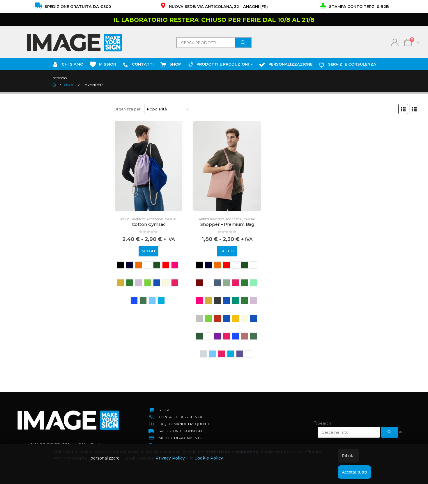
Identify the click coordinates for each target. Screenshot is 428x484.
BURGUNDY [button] (199, 282)
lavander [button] (138, 282)
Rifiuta (348, 455)
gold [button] (120, 282)
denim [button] (217, 282)
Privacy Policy (170, 458)
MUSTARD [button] (235, 318)
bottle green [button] (156, 265)
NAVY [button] (129, 265)
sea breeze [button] (203, 354)
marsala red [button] (217, 318)
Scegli (148, 251)
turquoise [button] (161, 300)
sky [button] (152, 300)
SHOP (175, 64)
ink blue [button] (226, 300)
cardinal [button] (208, 282)
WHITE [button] (147, 265)
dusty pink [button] (235, 282)
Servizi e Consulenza (352, 64)
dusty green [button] (226, 282)
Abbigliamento (132, 219)
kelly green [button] (129, 282)
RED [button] (226, 265)
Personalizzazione (290, 64)
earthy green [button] (244, 282)
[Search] (243, 42)
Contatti (143, 64)
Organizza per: (128, 109)
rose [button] (174, 282)
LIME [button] (147, 282)
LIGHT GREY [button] (199, 318)
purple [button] (217, 336)
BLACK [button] (120, 265)
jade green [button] (235, 300)
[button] (403, 109)
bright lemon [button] (253, 265)
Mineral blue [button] (156, 282)
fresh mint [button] (253, 282)
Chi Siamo (72, 64)
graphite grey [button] (217, 300)
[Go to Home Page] (54, 84)
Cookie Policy (208, 458)
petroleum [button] (208, 336)
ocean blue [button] (253, 318)
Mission (107, 64)
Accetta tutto (354, 472)
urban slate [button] (248, 354)
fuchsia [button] (174, 265)
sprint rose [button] (221, 354)
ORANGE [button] (138, 265)
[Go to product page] (148, 166)
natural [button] (165, 282)
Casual (171, 219)
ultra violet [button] (239, 354)
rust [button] (244, 336)
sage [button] (143, 300)
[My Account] (394, 42)
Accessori (155, 219)
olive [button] (199, 336)
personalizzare (105, 458)
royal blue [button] (134, 300)
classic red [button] (165, 265)
